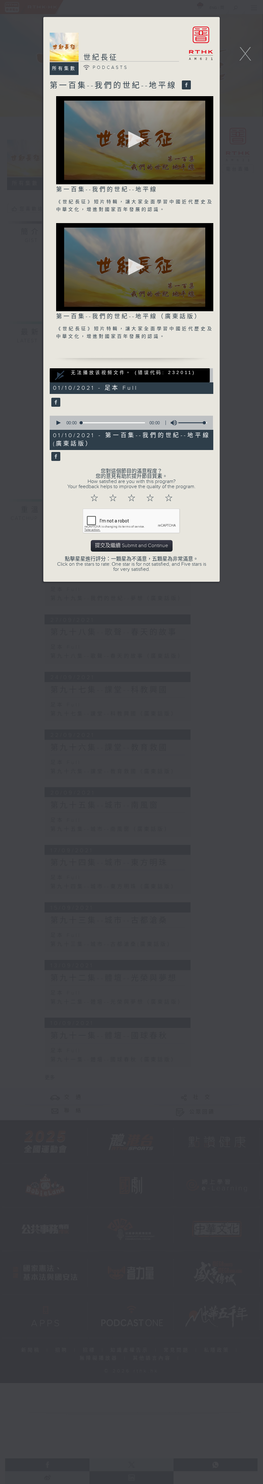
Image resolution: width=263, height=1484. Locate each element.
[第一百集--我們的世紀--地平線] (185, 85)
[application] (134, 140)
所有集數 (64, 68)
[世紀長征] (55, 402)
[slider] (192, 422)
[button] (134, 139)
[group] (171, 423)
